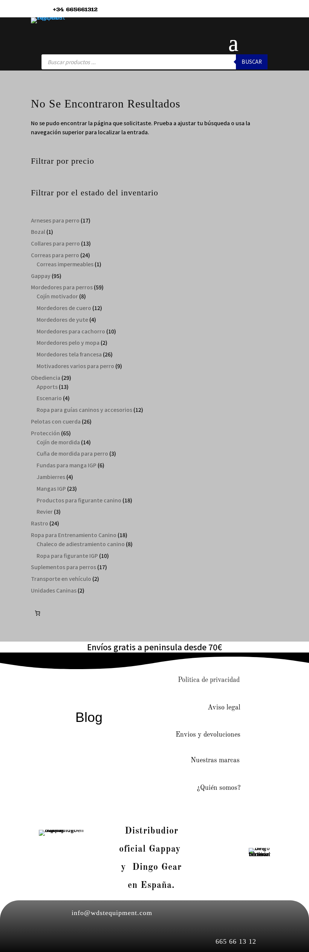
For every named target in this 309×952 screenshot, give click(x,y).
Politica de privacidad (209, 680)
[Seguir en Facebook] (71, 680)
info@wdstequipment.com (112, 913)
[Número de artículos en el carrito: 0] (37, 613)
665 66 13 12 (236, 941)
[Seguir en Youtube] (118, 680)
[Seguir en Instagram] (95, 680)
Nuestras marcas (215, 760)
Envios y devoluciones (208, 734)
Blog (88, 717)
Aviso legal (224, 707)
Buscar (252, 61)
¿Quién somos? (218, 788)
